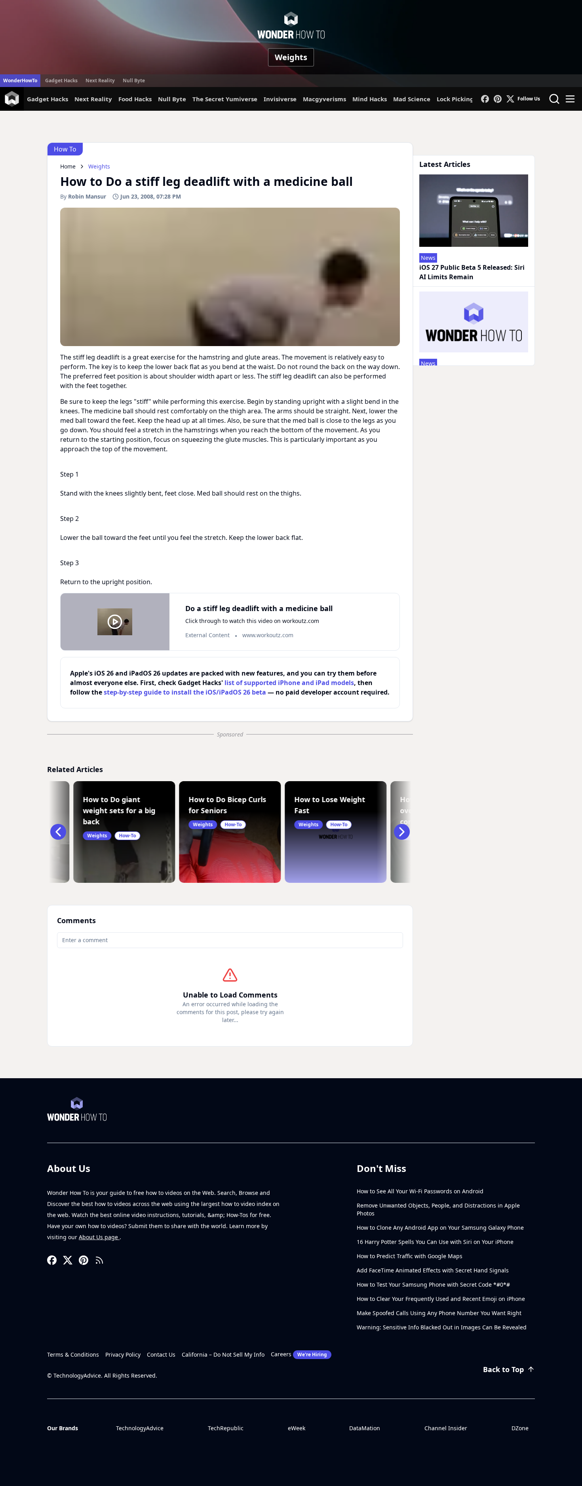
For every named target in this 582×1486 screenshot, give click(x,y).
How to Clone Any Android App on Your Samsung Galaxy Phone (440, 1227)
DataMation (364, 1428)
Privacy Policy (123, 1354)
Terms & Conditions (73, 1354)
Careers (299, 1354)
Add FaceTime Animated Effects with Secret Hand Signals (433, 1270)
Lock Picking (455, 99)
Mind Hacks (369, 99)
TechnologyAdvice (140, 1428)
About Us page (99, 1237)
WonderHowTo (20, 80)
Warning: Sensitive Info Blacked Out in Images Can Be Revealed (442, 1327)
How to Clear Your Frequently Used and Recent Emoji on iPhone (441, 1298)
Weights (291, 57)
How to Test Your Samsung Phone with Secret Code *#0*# (433, 1284)
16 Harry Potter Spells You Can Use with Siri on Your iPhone (435, 1242)
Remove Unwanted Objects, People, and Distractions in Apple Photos (438, 1209)
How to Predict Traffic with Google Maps (409, 1256)
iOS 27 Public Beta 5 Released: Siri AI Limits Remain (472, 272)
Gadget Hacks (61, 80)
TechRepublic (225, 1428)
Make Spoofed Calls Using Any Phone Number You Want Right (439, 1313)
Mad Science (411, 99)
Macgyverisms (324, 99)
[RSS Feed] (99, 1260)
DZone (520, 1428)
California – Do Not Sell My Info (223, 1354)
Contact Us (161, 1354)
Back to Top (503, 1369)
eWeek (296, 1428)
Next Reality (100, 80)
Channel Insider (445, 1428)
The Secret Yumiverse (224, 99)
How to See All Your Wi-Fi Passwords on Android (420, 1191)
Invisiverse (280, 99)
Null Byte (134, 80)
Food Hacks (135, 99)
